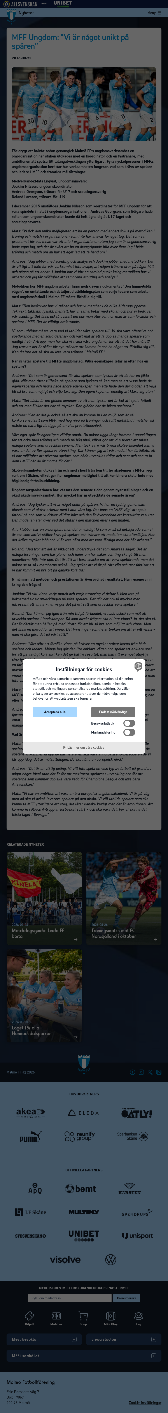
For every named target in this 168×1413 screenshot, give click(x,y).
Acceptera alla (55, 712)
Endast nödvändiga (113, 712)
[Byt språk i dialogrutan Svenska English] (137, 666)
